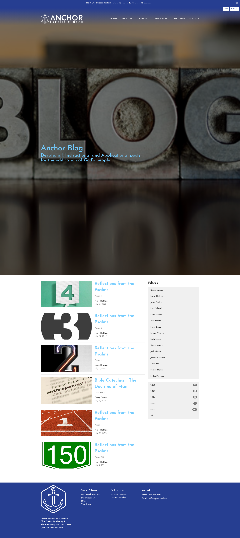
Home (113, 19)
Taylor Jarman (156, 345)
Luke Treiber (156, 315)
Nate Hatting (156, 296)
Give (226, 9)
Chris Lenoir (155, 339)
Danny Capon (156, 290)
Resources (160, 19)
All (151, 416)
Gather (234, 9)
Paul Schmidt (156, 309)
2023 (173, 403)
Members (179, 19)
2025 (173, 391)
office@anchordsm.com (159, 499)
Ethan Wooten (157, 333)
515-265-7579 (155, 495)
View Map (86, 504)
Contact (194, 19)
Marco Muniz (156, 370)
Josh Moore (155, 352)
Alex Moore (155, 321)
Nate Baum (155, 327)
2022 (173, 410)
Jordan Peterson (157, 358)
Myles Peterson (157, 376)
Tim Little (154, 364)
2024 (173, 397)
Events (143, 19)
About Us (126, 19)
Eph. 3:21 (45, 528)
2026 (173, 385)
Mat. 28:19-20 (56, 528)
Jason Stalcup (156, 303)
